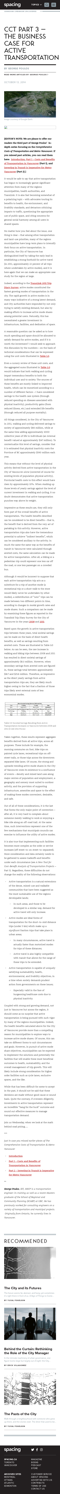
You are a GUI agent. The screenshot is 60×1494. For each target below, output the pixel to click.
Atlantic (9, 1482)
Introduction (18, 159)
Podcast (36, 1465)
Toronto (9, 1462)
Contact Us (37, 1488)
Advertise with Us (41, 1480)
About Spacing (39, 1477)
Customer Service (41, 1474)
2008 (31, 621)
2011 (42, 621)
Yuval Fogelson (16, 1300)
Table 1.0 (44, 356)
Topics (35, 4)
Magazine (36, 1459)
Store (34, 1468)
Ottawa (8, 1480)
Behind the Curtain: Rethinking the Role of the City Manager (28, 1351)
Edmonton (10, 1485)
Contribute (37, 1482)
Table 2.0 (45, 367)
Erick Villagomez (17, 1365)
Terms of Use (38, 1485)
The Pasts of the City (20, 1413)
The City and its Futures (22, 1288)
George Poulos (18, 68)
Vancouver (10, 1465)
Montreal (10, 1477)
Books (34, 1462)
